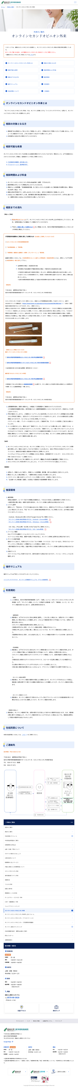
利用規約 (46, 84)
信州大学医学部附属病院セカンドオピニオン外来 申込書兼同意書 (25, 357)
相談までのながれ (13, 77)
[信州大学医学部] (39, 1071)
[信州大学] (17, 1071)
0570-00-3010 (13, 997)
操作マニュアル (13, 84)
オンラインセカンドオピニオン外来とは (20, 63)
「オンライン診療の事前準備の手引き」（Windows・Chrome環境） (28, 522)
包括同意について (13, 91)
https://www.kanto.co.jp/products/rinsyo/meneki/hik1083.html (42, 303)
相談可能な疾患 (13, 70)
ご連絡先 (46, 91)
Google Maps (7, 1042)
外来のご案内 (10, 7)
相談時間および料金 (50, 70)
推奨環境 (46, 77)
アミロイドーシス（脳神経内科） (18, 164)
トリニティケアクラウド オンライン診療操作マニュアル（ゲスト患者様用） (26, 580)
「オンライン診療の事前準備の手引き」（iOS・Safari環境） (26, 529)
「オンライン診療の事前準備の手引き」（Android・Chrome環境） (28, 519)
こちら (31, 55)
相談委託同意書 (28, 384)
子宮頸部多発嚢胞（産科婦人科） (18, 162)
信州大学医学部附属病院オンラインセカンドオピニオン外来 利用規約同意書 (28, 363)
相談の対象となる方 (50, 63)
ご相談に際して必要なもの (24, 227)
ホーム (3, 7)
